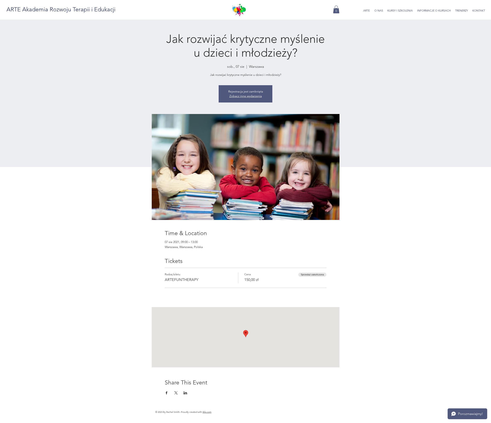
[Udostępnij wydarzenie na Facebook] (166, 392)
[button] (336, 9)
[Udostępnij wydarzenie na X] (176, 392)
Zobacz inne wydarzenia (245, 96)
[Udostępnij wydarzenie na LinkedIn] (185, 392)
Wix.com (207, 412)
